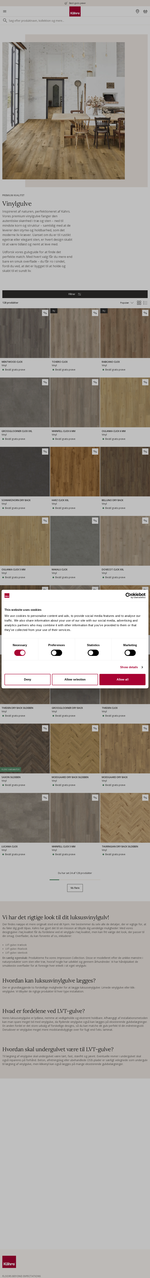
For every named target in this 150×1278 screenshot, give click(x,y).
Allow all (123, 679)
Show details (129, 667)
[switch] (56, 653)
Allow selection (75, 679)
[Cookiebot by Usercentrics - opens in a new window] (128, 595)
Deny (27, 679)
